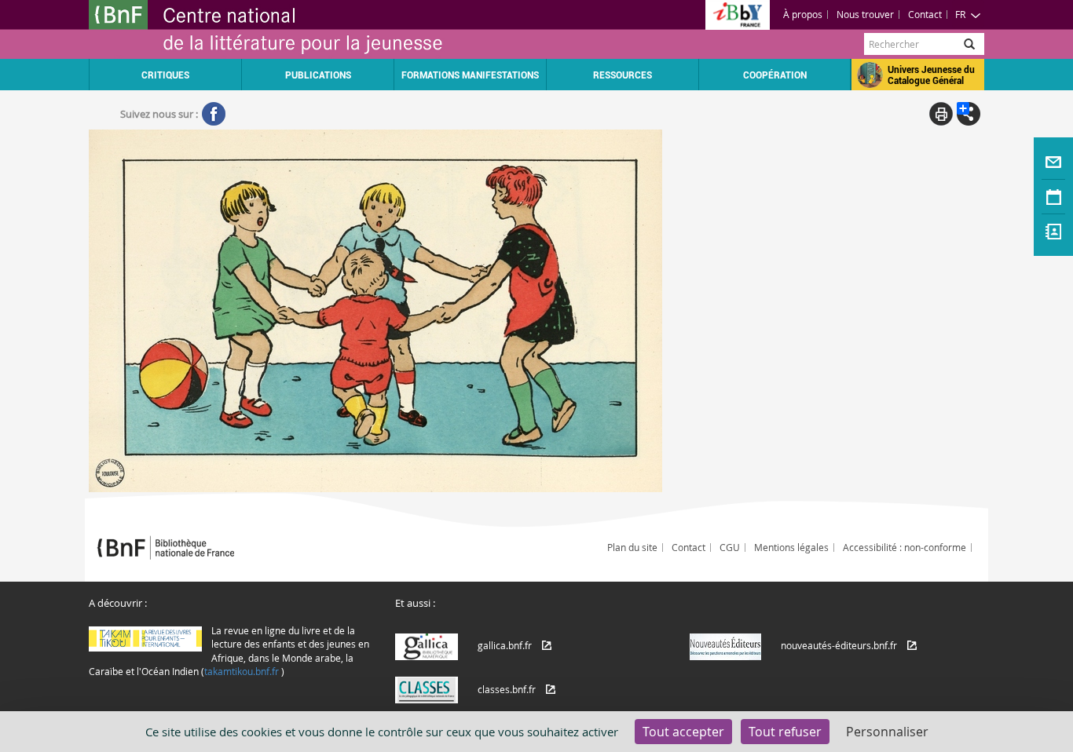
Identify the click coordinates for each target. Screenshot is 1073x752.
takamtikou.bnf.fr (241, 671)
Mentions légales (791, 547)
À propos (802, 14)
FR (960, 14)
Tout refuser (785, 731)
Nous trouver (865, 14)
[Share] (968, 114)
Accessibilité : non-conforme (904, 547)
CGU (730, 547)
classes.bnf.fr (507, 689)
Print (941, 114)
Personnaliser (887, 731)
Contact (925, 14)
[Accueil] (312, 29)
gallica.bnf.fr (505, 645)
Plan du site (632, 547)
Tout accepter (683, 731)
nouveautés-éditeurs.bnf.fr (839, 645)
